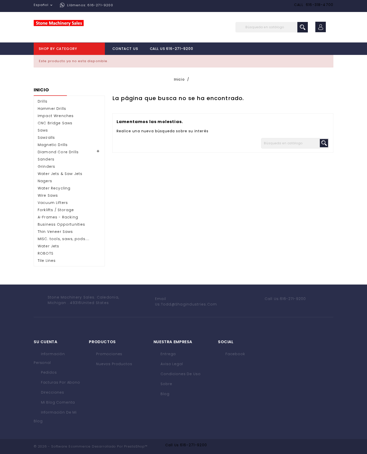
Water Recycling (54, 188)
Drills (42, 101)
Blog (165, 393)
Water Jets (48, 246)
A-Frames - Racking (58, 217)
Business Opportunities (61, 224)
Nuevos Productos (113, 363)
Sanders (46, 159)
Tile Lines (47, 260)
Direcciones (52, 392)
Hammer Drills (52, 108)
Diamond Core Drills (58, 152)
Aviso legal (171, 363)
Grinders (46, 166)
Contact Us (125, 48)
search (302, 27)
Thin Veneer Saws (55, 231)
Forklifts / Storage (56, 209)
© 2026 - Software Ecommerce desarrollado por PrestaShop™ (91, 446)
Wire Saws (48, 195)
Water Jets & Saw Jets (60, 173)
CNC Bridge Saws (55, 123)
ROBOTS (45, 253)
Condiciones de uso (180, 373)
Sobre (166, 383)
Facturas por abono (60, 382)
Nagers (45, 180)
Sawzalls (46, 137)
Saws (43, 130)
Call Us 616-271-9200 (171, 48)
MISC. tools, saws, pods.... (63, 238)
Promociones (108, 353)
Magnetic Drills (53, 144)
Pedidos (48, 372)
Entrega (168, 353)
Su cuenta (45, 342)
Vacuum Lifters (53, 202)
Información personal (49, 358)
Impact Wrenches (56, 115)
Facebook (235, 353)
